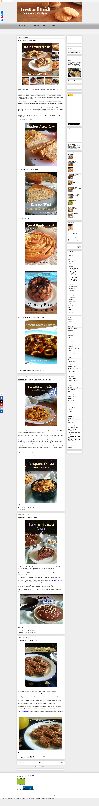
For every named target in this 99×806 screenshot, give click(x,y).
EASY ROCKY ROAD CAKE (27, 517)
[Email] (1, 408)
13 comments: (38, 507)
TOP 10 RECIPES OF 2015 (27, 40)
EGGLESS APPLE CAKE (26, 120)
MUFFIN (69, 391)
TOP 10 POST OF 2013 (73, 427)
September (72, 286)
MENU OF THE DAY (72, 387)
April (71, 295)
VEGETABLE (70, 445)
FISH (69, 364)
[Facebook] (1, 11)
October (72, 284)
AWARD (69, 319)
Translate (78, 52)
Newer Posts (21, 762)
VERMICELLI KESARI (76, 182)
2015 (70, 265)
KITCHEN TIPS (71, 382)
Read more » (20, 367)
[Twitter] (1, 14)
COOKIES (70, 346)
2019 (70, 257)
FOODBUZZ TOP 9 (72, 371)
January (72, 301)
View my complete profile (73, 240)
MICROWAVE (71, 389)
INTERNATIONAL (71, 380)
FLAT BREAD (71, 366)
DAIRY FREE (70, 350)
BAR (22, 757)
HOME (45, 26)
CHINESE (70, 344)
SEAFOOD (70, 413)
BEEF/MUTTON (71, 328)
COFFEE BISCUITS (75, 162)
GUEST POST (71, 376)
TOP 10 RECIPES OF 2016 (73, 442)
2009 (70, 312)
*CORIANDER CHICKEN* (76, 195)
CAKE (22, 632)
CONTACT (35, 26)
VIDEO (69, 447)
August (72, 288)
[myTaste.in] (20, 789)
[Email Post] (43, 370)
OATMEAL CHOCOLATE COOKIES (76, 215)
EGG (69, 359)
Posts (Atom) (43, 766)
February (72, 299)
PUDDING (70, 402)
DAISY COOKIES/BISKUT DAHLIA (77, 202)
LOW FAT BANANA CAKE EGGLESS (29, 169)
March (71, 297)
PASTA (69, 398)
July (71, 290)
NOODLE (70, 394)
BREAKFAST (27, 757)
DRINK (69, 357)
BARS (69, 324)
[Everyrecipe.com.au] (21, 776)
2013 (70, 305)
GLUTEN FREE (71, 374)
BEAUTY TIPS (71, 326)
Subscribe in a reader (72, 86)
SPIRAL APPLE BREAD (25, 218)
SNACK (23, 509)
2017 (70, 261)
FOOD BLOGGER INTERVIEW (74, 368)
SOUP (69, 420)
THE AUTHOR (23, 26)
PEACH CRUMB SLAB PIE (76, 155)
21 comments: (38, 631)
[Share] (1, 20)
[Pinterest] (1, 17)
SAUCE (69, 411)
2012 (70, 307)
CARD (69, 339)
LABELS (53, 26)
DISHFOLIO (70, 355)
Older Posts (61, 762)
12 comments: (38, 370)
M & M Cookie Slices (27, 696)
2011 (70, 309)
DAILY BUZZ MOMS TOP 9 (73, 348)
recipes (22, 782)
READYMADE (71, 407)
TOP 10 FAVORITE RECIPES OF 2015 (30, 372)
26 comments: (39, 756)
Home (41, 762)
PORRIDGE (70, 400)
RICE (69, 409)
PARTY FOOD (33, 632)
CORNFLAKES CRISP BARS (27, 640)
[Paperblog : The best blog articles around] (31, 776)
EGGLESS (70, 361)
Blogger (56, 795)
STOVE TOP (70, 425)
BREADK (70, 332)
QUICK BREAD (71, 405)
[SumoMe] (1, 411)
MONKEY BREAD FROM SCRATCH (28, 268)
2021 (70, 255)
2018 (70, 259)
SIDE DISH (70, 416)
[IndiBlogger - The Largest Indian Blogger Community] (28, 789)
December (72, 266)
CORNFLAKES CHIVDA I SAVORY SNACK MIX (34, 380)
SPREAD (70, 422)
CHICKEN (70, 341)
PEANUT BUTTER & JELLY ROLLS (77, 188)
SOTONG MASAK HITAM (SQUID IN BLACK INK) (32, 317)
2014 (70, 303)
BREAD (69, 330)
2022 (70, 253)
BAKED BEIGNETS (75, 208)
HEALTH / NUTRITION (72, 378)
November (72, 282)
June (71, 292)
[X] (1, 401)
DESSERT (27, 632)
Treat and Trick (72, 230)
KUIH (69, 385)
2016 (70, 263)
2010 (70, 311)
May (71, 293)
